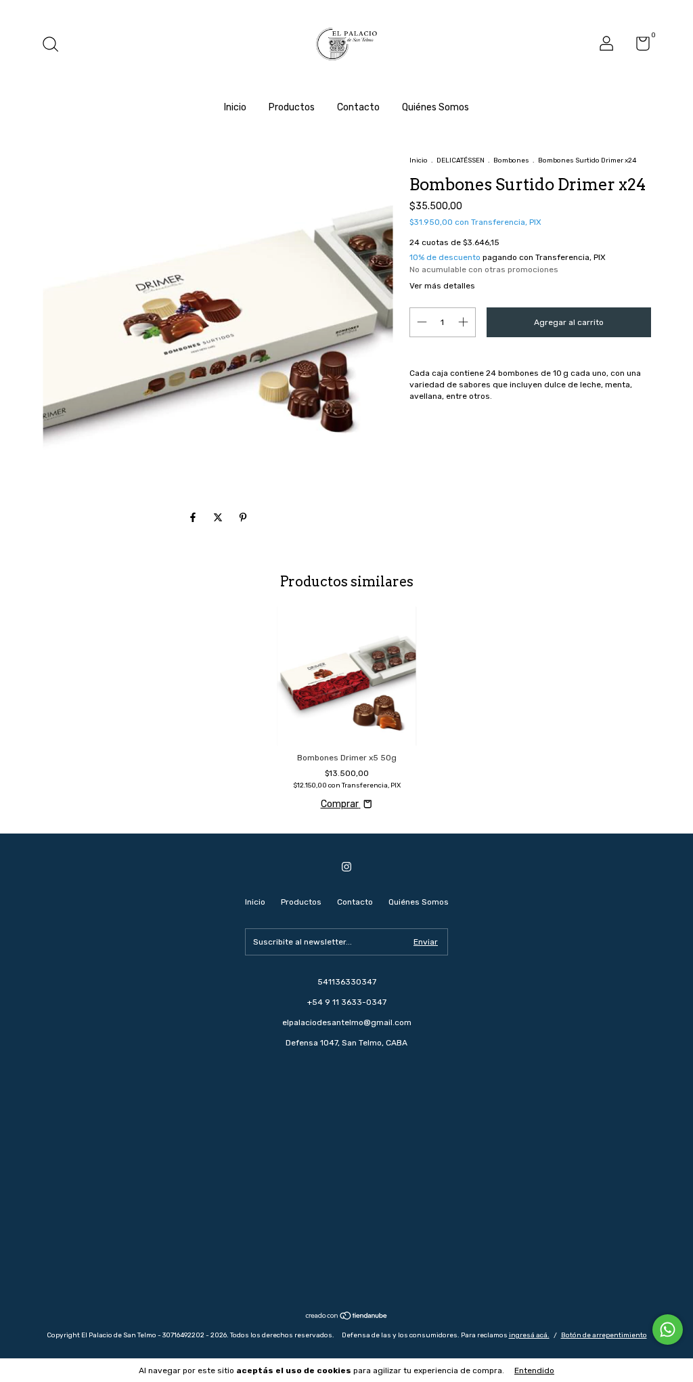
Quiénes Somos (435, 107)
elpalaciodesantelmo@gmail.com (346, 1022)
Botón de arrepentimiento (604, 1335)
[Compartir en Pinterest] (243, 518)
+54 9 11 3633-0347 (346, 1002)
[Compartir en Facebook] (194, 518)
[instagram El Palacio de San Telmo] (346, 866)
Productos (292, 107)
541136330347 (346, 982)
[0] (638, 46)
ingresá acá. (529, 1335)
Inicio (235, 107)
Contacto (358, 107)
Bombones (511, 160)
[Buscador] (55, 46)
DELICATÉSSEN (461, 160)
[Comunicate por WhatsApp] (667, 1329)
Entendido (534, 1370)
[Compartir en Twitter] (219, 518)
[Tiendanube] (347, 1317)
